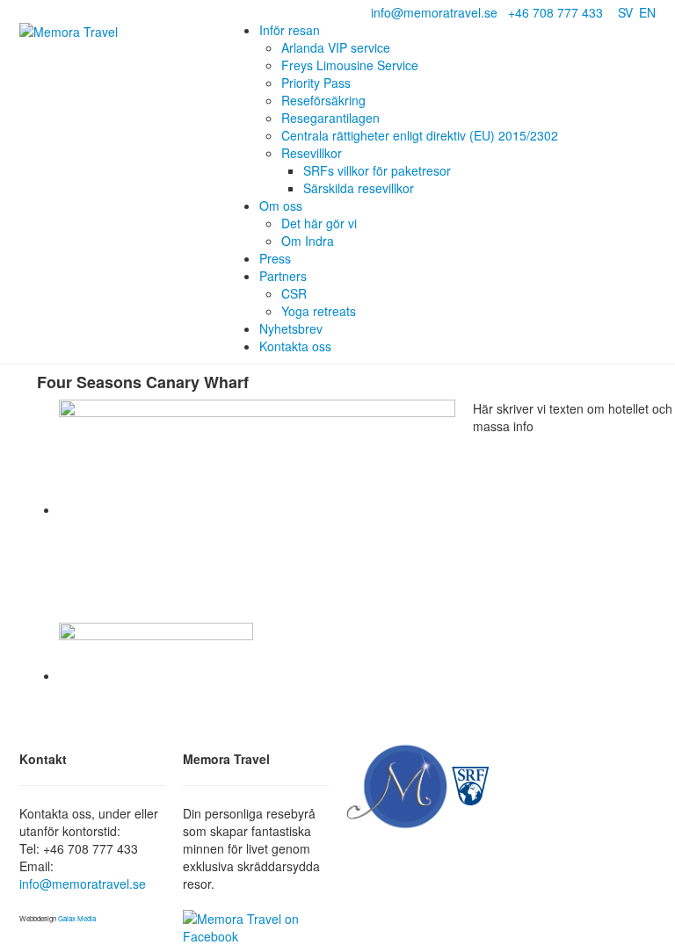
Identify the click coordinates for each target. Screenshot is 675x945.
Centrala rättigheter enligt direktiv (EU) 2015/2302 (419, 135)
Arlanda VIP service (335, 47)
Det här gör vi (319, 223)
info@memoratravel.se (434, 12)
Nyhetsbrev (291, 328)
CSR (294, 293)
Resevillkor (311, 153)
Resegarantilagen (330, 117)
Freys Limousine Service (349, 65)
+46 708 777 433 (555, 12)
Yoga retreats (318, 311)
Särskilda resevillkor (358, 188)
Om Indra (307, 240)
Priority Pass (316, 82)
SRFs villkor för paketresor (377, 170)
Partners (283, 276)
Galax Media (77, 918)
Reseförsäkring (323, 100)
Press (275, 258)
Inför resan (289, 30)
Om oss (280, 205)
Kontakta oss (295, 346)
